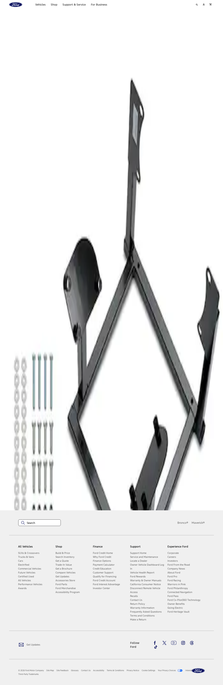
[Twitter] (164, 643)
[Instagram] (183, 643)
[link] (50, 670)
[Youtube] (173, 643)
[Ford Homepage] (198, 670)
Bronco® (182, 523)
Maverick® (198, 523)
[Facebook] (156, 643)
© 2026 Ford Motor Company (31, 670)
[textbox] (39, 523)
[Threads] (192, 643)
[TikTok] (156, 647)
